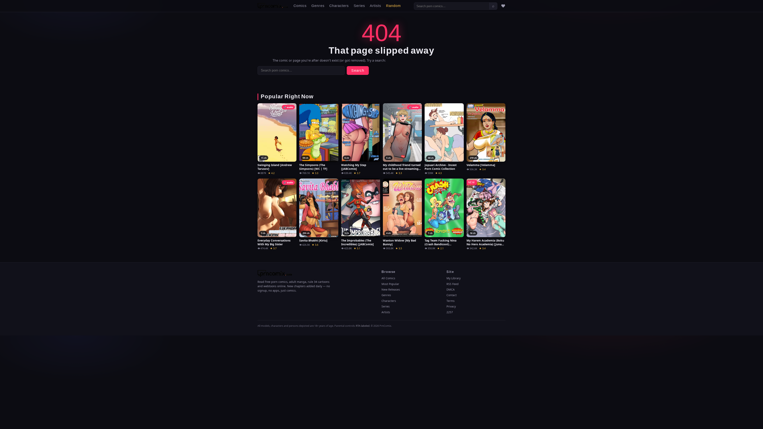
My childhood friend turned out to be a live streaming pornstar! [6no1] (402, 167)
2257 (449, 312)
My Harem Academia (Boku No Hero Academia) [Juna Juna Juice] (485, 242)
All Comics (388, 278)
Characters (339, 6)
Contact (451, 295)
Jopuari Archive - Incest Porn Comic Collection (441, 167)
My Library (453, 278)
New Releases (391, 289)
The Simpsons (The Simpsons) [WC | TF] (313, 167)
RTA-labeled (363, 326)
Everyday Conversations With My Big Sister (274, 242)
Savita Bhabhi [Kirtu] (313, 240)
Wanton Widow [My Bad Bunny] (399, 242)
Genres (317, 6)
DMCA (450, 289)
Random (393, 6)
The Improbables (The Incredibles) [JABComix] (357, 242)
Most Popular (390, 284)
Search (357, 71)
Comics (300, 6)
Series (359, 6)
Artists (375, 6)
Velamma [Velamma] (481, 165)
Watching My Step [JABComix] (353, 167)
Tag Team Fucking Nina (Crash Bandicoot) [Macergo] (440, 242)
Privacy (451, 306)
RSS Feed (452, 284)
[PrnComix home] (273, 6)
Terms (450, 301)
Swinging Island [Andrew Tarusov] (275, 167)
